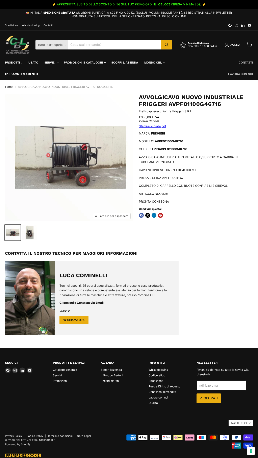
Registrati (209, 398)
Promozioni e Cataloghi (84, 62)
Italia (239, 423)
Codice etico (157, 375)
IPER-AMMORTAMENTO (21, 74)
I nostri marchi (110, 380)
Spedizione (11, 25)
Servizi (50, 62)
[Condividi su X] (147, 215)
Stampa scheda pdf (152, 126)
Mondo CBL (153, 62)
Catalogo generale (65, 369)
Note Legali (84, 435)
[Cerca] (166, 44)
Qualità (153, 403)
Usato (33, 62)
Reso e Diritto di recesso (164, 386)
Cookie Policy (34, 435)
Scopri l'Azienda (124, 62)
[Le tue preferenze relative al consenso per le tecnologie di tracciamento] (251, 451)
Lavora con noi (240, 74)
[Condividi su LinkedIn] (154, 215)
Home (9, 86)
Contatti (48, 25)
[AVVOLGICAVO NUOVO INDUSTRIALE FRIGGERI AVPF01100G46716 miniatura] (13, 232)
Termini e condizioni (60, 435)
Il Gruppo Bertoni (112, 375)
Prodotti (13, 62)
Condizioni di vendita (162, 391)
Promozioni (60, 380)
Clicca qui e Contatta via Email (81, 303)
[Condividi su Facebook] (141, 215)
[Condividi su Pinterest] (160, 215)
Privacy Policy (13, 435)
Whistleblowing (31, 25)
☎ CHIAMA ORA (74, 319)
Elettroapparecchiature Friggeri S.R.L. (165, 111)
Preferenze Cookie (23, 455)
